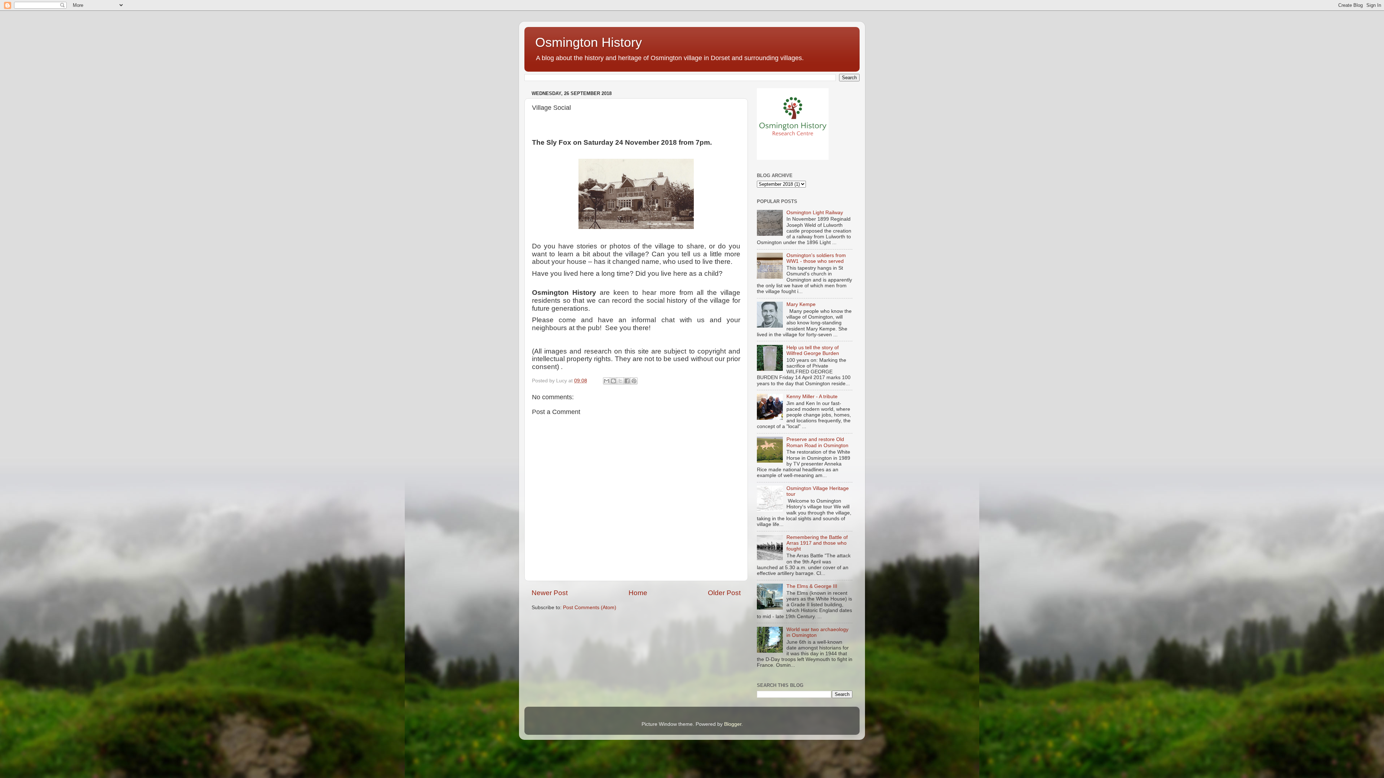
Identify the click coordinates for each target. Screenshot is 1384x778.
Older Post (724, 593)
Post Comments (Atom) (589, 607)
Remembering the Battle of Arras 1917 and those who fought (817, 543)
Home (638, 593)
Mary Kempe (801, 304)
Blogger (732, 724)
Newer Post (550, 593)
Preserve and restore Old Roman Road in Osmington (817, 442)
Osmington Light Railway (814, 212)
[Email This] (606, 380)
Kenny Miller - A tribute (812, 396)
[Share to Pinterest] (634, 380)
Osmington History (588, 42)
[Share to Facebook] (627, 380)
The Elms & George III (811, 586)
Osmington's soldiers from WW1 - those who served (816, 258)
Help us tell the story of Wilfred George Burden (812, 350)
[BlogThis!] (613, 380)
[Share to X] (620, 380)
